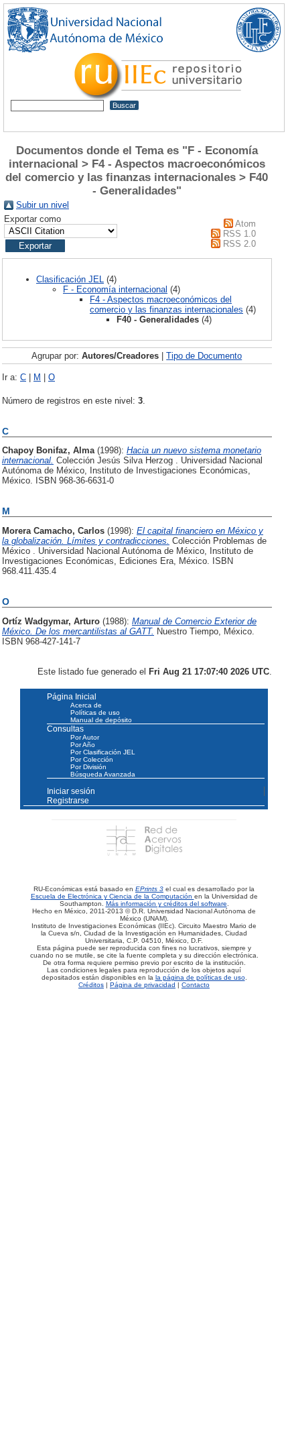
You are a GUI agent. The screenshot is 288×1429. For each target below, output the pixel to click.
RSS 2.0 (239, 244)
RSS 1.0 (239, 234)
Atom (245, 224)
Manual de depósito (101, 720)
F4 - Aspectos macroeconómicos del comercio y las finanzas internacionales (166, 304)
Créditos (91, 984)
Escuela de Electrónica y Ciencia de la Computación (112, 896)
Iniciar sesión (71, 791)
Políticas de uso (95, 712)
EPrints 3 (149, 889)
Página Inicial (71, 696)
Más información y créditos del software (166, 903)
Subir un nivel (42, 205)
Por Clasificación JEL (102, 752)
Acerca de (86, 705)
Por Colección (91, 759)
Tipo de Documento (204, 356)
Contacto (196, 984)
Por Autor (84, 737)
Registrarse (68, 800)
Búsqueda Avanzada (102, 774)
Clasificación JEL (70, 279)
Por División (88, 766)
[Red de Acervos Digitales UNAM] (143, 840)
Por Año (82, 744)
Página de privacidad (142, 984)
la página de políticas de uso (200, 977)
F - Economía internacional (115, 289)
